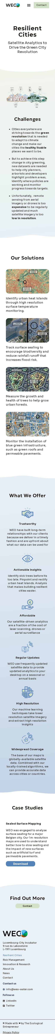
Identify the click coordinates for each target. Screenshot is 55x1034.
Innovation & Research (16, 964)
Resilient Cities (12, 955)
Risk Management (14, 959)
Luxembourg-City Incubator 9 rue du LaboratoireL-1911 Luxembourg (20, 946)
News (6, 973)
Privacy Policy (11, 1032)
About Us (8, 968)
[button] (29, 5)
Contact (8, 977)
